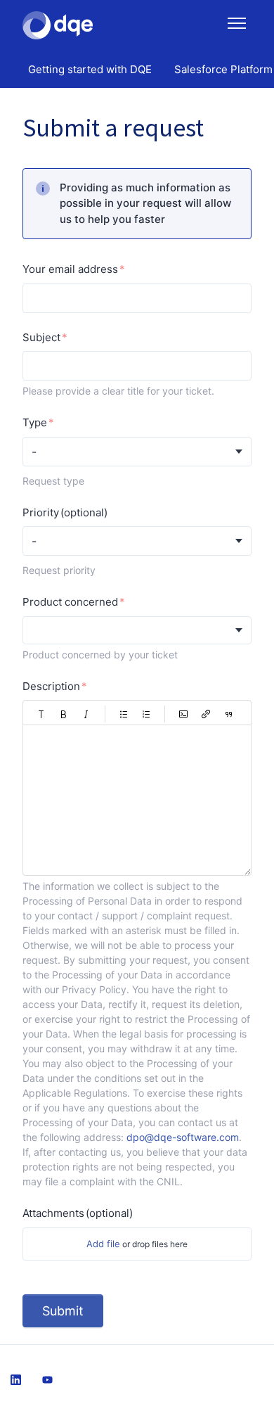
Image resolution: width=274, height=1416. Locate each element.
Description (51, 686)
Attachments (77, 1213)
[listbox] (137, 630)
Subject (41, 337)
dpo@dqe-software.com (182, 1137)
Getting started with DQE (90, 69)
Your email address (70, 269)
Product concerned (70, 601)
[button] (41, 714)
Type (34, 422)
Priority (64, 512)
